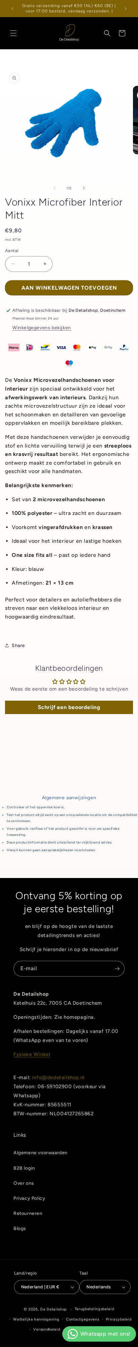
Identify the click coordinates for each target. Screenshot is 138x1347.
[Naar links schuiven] (54, 188)
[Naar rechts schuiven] (83, 188)
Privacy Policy (29, 1198)
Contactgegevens (82, 1319)
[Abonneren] (117, 969)
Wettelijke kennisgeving (36, 1319)
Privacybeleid (118, 1319)
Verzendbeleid (46, 1329)
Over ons (23, 1183)
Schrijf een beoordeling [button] (69, 707)
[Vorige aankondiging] (12, 8)
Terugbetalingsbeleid (94, 1309)
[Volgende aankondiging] (125, 8)
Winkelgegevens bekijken (41, 328)
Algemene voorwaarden (40, 1153)
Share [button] (18, 645)
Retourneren (28, 1213)
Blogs (19, 1228)
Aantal (11, 250)
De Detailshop (53, 1309)
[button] (13, 33)
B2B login (24, 1168)
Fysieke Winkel (31, 1054)
